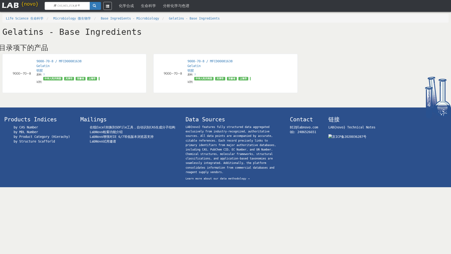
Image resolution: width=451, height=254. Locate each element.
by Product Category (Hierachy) (42, 137)
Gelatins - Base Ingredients (194, 18)
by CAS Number (26, 127)
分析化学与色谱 (176, 6)
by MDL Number (26, 132)
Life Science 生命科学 (24, 18)
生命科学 (148, 6)
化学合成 (126, 6)
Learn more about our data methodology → (218, 178)
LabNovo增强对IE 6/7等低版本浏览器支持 (122, 137)
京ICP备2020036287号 (349, 137)
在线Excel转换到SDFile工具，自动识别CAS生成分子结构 (132, 127)
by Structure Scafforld (34, 141)
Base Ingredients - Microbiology (130, 18)
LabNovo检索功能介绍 (106, 132)
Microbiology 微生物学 (72, 18)
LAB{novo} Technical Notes (351, 127)
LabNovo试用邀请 (103, 141)
